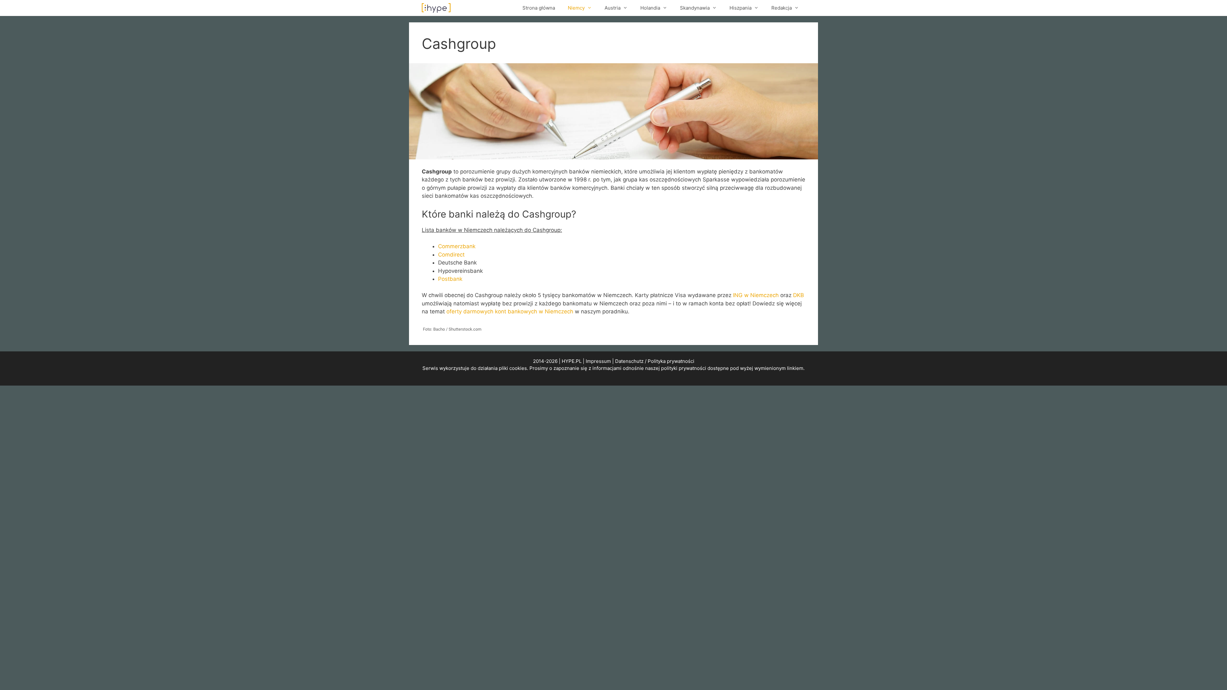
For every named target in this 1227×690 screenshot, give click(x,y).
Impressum (598, 361)
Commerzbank (456, 246)
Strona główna (538, 8)
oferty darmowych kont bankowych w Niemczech (509, 311)
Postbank (450, 279)
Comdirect (451, 254)
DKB (798, 295)
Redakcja (781, 8)
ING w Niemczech (756, 295)
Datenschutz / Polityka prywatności (654, 361)
